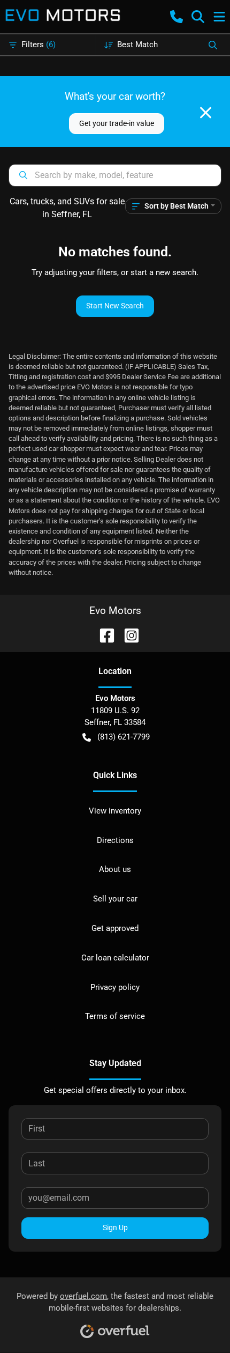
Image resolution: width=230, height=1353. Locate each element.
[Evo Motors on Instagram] (127, 635)
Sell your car (115, 899)
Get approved (115, 928)
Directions (115, 840)
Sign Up (115, 1227)
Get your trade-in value (116, 123)
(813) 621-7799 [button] (123, 737)
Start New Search (115, 305)
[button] (176, 16)
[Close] (205, 112)
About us (115, 869)
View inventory (115, 811)
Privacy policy (115, 987)
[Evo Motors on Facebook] (102, 635)
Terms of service (115, 1016)
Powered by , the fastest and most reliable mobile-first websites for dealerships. (115, 1302)
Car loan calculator (115, 958)
